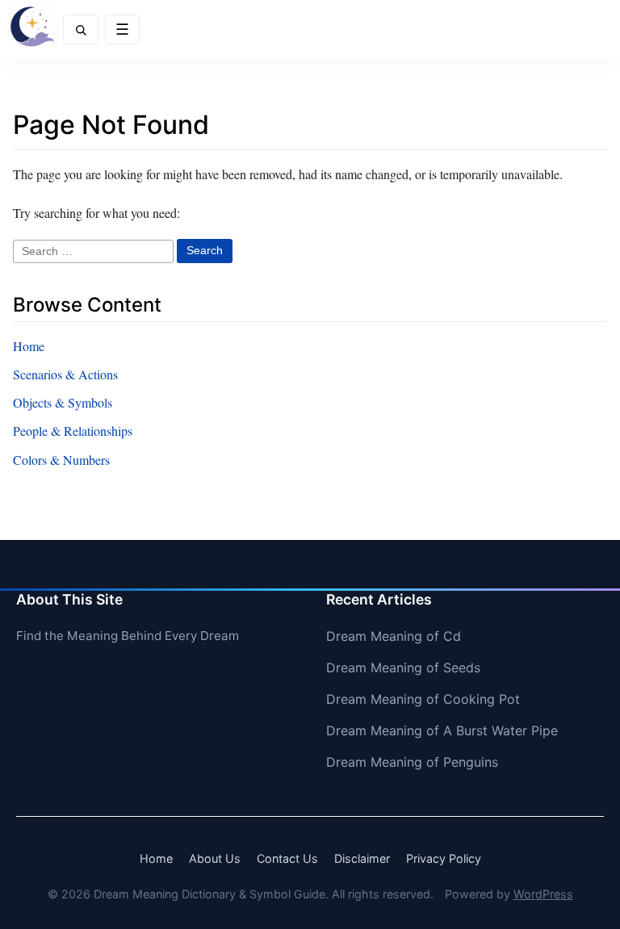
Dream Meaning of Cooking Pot (423, 699)
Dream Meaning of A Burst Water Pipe (442, 730)
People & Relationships (72, 430)
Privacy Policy (443, 858)
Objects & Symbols (62, 402)
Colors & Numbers (61, 459)
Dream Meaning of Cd (393, 636)
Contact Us (287, 858)
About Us (215, 858)
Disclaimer (362, 858)
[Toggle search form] (80, 29)
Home (28, 345)
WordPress (543, 894)
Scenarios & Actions (65, 374)
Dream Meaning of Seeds (403, 667)
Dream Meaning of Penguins (412, 762)
